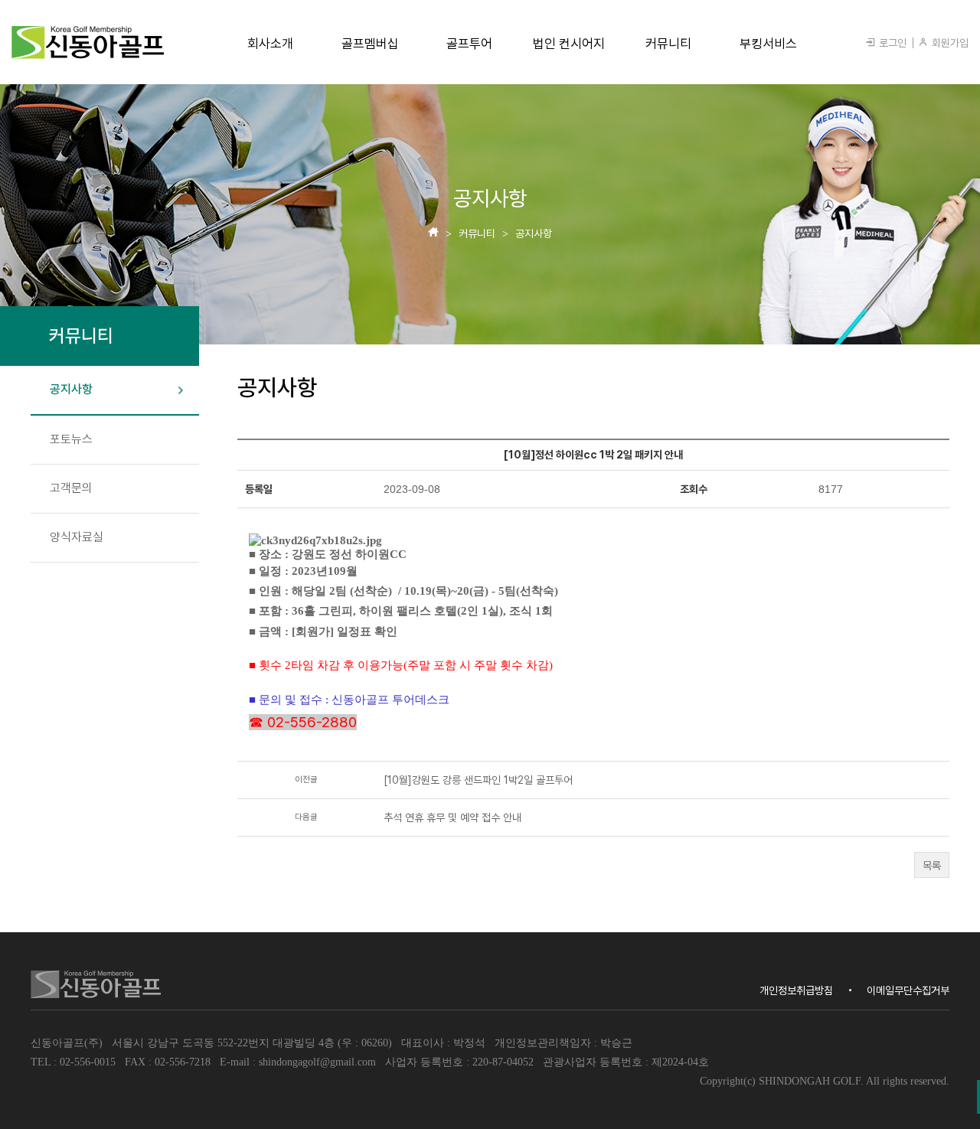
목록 (932, 866)
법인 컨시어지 (569, 43)
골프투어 (469, 43)
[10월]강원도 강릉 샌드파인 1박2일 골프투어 (478, 780)
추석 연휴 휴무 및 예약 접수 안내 (452, 817)
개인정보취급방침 (796, 990)
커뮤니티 (668, 43)
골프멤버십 (370, 43)
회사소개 (270, 43)
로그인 (891, 43)
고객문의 (71, 488)
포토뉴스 (71, 439)
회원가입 (949, 43)
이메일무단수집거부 (908, 990)
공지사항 (71, 389)
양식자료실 (76, 537)
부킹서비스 (768, 43)
